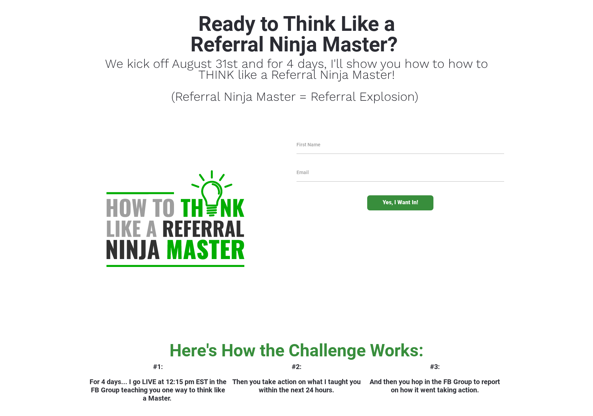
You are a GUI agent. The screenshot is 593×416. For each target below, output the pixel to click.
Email (302, 172)
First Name (308, 144)
